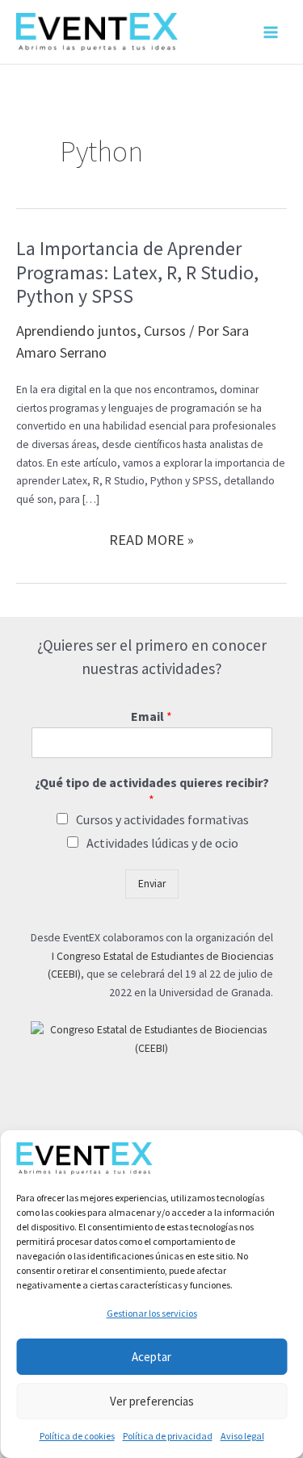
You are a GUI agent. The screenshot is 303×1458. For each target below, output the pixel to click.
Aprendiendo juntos (76, 330)
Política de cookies (77, 1436)
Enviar (152, 883)
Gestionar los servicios (152, 1313)
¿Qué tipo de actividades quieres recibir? (152, 790)
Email (151, 716)
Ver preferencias (152, 1401)
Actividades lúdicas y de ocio (162, 843)
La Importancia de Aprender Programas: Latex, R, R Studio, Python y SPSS (137, 272)
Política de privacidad (168, 1436)
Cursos (165, 330)
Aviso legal (242, 1436)
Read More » (151, 540)
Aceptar (151, 1356)
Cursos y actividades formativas (162, 819)
